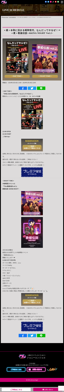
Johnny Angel (34, 380)
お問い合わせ (48, 389)
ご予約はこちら (16, 389)
